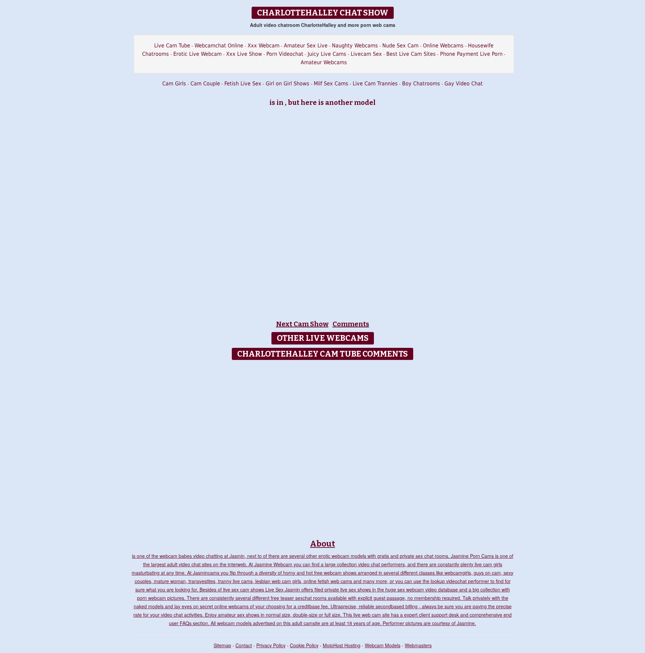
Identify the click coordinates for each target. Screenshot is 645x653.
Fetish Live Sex (242, 83)
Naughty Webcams (355, 45)
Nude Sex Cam (400, 45)
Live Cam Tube (172, 45)
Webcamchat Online (219, 45)
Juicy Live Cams (327, 54)
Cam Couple (205, 83)
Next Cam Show (302, 324)
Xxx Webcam (264, 45)
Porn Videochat (284, 54)
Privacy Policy (271, 645)
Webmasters (418, 645)
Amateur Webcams (324, 62)
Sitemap (222, 645)
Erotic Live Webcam (197, 54)
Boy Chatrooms (421, 83)
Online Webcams (443, 45)
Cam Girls (174, 83)
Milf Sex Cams (331, 83)
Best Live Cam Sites (411, 54)
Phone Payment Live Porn (471, 54)
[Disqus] (323, 447)
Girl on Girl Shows (287, 83)
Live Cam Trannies (375, 83)
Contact (243, 645)
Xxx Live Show (244, 54)
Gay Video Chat (463, 83)
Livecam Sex (366, 54)
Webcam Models (382, 645)
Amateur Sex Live (306, 45)
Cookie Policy (304, 645)
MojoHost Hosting (341, 645)
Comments (351, 324)
